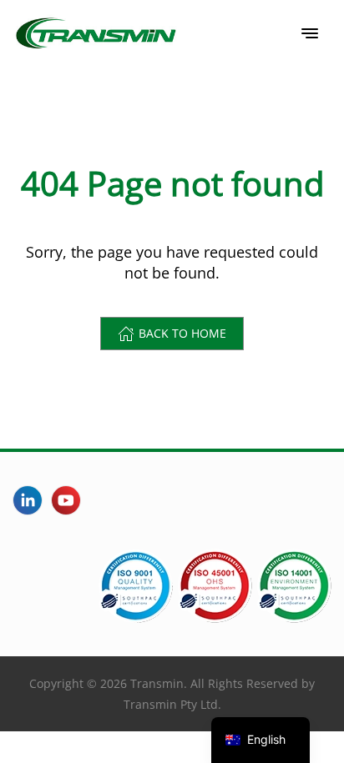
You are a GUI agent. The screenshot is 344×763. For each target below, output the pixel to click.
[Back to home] (96, 33)
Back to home (182, 333)
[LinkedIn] (28, 500)
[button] (309, 33)
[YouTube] (66, 500)
